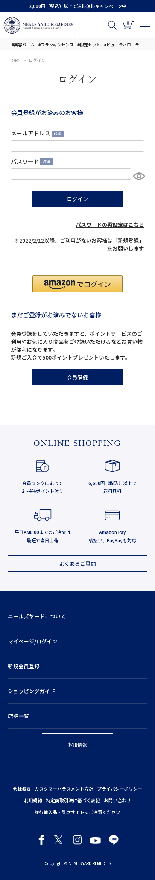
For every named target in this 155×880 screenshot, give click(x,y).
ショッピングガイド (31, 691)
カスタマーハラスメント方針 (64, 788)
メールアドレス (35, 133)
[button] (77, 283)
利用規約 (33, 800)
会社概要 (22, 788)
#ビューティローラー (123, 45)
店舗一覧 (18, 716)
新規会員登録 (24, 666)
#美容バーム (23, 45)
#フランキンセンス (56, 45)
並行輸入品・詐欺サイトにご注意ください (77, 812)
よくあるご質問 (77, 563)
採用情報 (77, 744)
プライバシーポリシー (119, 788)
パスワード (29, 161)
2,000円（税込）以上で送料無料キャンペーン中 (77, 6)
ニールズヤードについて (37, 616)
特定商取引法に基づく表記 (73, 800)
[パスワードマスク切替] (137, 175)
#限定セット (89, 45)
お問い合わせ (117, 800)
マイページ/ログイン (32, 641)
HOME (15, 60)
